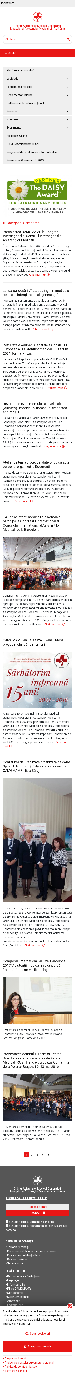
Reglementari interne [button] (19, 94)
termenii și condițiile (42, 1221)
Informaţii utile (16, 1284)
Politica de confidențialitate (23, 1255)
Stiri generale (15, 1292)
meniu (11, 52)
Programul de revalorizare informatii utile (32, 152)
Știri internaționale (18, 1296)
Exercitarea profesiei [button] (19, 86)
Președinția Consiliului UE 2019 (25, 160)
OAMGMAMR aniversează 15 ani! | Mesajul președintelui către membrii (35, 642)
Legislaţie (13, 1280)
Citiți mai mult (38, 274)
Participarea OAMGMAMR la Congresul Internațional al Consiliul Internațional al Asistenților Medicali (32, 236)
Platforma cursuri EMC (20, 70)
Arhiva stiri (13, 1300)
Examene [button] (12, 119)
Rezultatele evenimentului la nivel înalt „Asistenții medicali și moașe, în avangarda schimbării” (35, 408)
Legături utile (15, 1305)
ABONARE (36, 1212)
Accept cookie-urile (39, 1346)
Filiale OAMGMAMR (19, 1288)
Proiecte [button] (12, 111)
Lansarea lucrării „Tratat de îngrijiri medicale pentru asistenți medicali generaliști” (36, 293)
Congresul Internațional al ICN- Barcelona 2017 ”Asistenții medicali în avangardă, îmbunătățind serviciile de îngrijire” (34, 965)
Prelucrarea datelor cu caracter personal (31, 1251)
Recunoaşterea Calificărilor (23, 1276)
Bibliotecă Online (17, 135)
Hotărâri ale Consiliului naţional (25, 103)
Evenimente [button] (14, 127)
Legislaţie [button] (12, 78)
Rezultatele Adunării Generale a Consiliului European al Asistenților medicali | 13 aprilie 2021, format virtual (36, 349)
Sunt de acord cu (19, 1221)
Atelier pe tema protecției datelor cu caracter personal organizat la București (37, 464)
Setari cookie (15, 1263)
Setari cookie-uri (39, 1333)
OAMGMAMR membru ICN (23, 144)
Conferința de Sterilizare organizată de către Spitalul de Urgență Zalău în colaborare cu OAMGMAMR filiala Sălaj (36, 766)
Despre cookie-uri (17, 1259)
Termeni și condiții (18, 1247)
